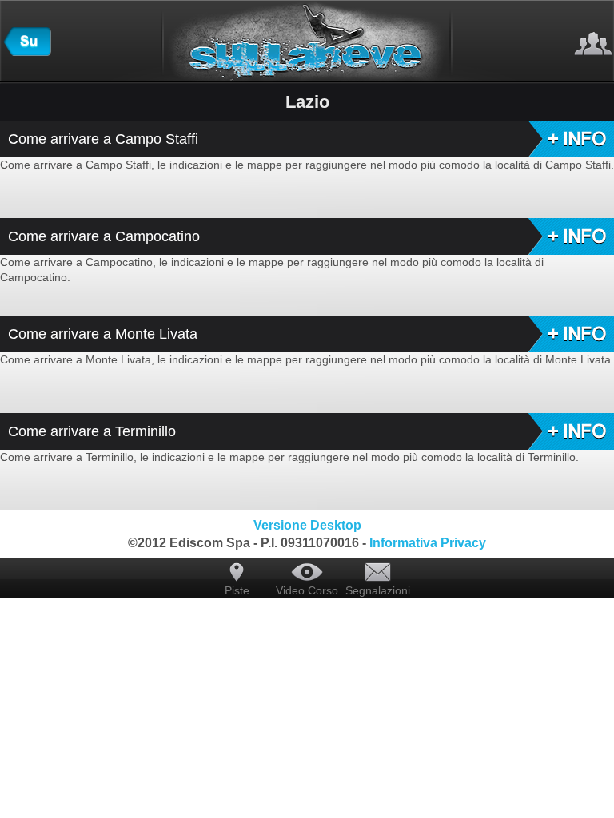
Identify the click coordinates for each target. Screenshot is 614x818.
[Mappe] (27, 52)
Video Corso (307, 590)
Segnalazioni (377, 590)
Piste (237, 590)
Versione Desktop (307, 525)
